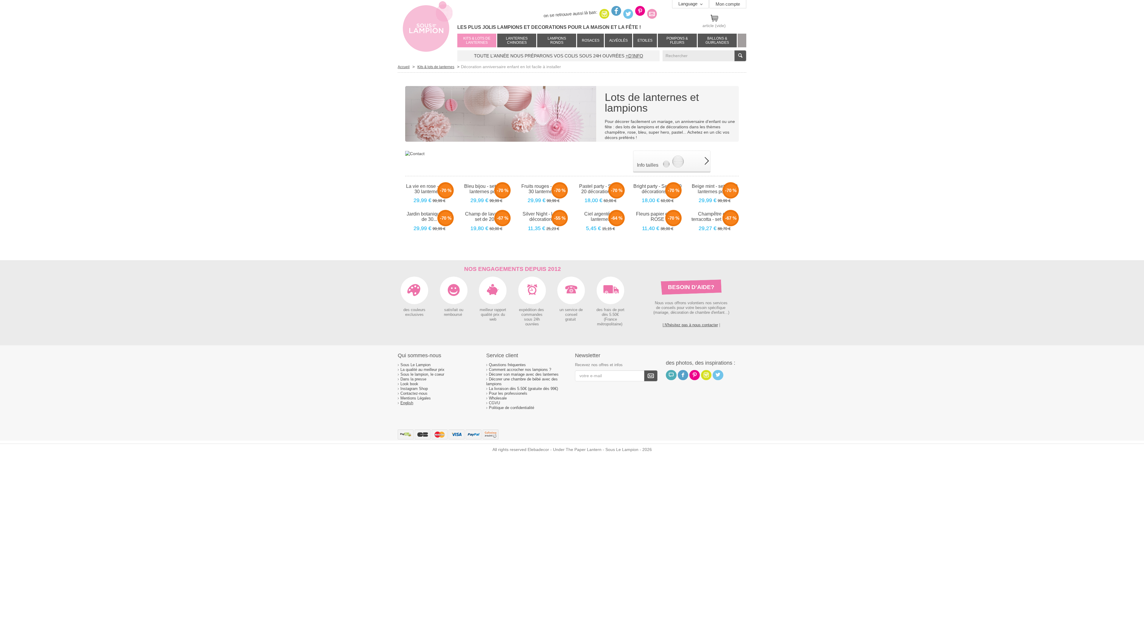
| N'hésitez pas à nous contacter (690, 325)
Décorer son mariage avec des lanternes (524, 374)
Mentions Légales (415, 398)
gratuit (571, 319)
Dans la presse (413, 379)
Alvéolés (618, 40)
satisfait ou (453, 310)
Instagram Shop (414, 388)
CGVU (494, 403)
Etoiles (645, 40)
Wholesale (498, 398)
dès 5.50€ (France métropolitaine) (610, 319)
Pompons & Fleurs (677, 40)
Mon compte (728, 4)
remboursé (453, 315)
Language (688, 3)
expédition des (532, 310)
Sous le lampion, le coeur (422, 374)
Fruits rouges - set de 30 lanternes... (543, 189)
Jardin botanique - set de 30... (429, 216)
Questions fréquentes (507, 365)
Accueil (404, 67)
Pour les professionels (508, 393)
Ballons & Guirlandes (717, 40)
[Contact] (415, 153)
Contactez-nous (414, 393)
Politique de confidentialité (511, 407)
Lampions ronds (557, 40)
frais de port (613, 310)
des (599, 310)
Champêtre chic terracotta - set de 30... (714, 216)
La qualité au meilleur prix (422, 369)
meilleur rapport (493, 310)
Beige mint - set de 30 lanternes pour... (715, 189)
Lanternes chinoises (517, 40)
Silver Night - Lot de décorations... (543, 216)
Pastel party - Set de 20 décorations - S (600, 189)
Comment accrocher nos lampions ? (520, 369)
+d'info (634, 55)
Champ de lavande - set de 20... (486, 216)
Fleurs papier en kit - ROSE (657, 216)
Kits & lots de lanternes (476, 40)
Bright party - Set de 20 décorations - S (657, 189)
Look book (409, 384)
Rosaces (590, 40)
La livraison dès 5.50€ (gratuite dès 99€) (523, 388)
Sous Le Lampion (415, 365)
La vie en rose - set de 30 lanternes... (429, 189)
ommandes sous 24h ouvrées (533, 319)
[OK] (651, 375)
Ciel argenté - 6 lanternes (600, 216)
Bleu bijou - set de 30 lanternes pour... (486, 189)
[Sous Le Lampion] (427, 30)
